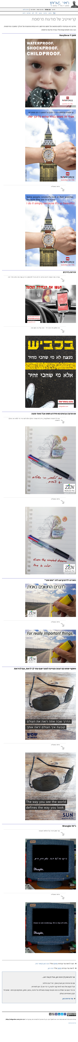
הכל (54, 13)
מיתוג (49, 13)
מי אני (53, 9)
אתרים (28, 13)
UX (36, 13)
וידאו (24, 13)
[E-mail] (56, 1015)
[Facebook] (65, 1015)
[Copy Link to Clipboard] (53, 1015)
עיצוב (40, 13)
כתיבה (45, 13)
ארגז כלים (26, 9)
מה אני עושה (40, 9)
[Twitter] (62, 1015)
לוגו (33, 13)
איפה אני (33, 9)
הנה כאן (50, 968)
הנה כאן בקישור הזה (42, 963)
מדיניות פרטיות (72, 1023)
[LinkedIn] (59, 1015)
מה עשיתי (48, 9)
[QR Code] (50, 1015)
